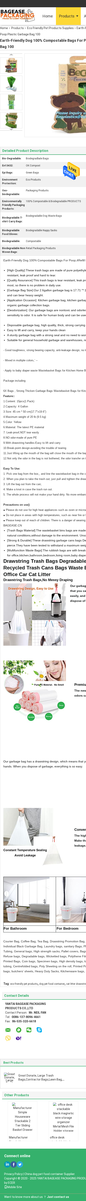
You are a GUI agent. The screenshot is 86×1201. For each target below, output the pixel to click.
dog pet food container (52, 983)
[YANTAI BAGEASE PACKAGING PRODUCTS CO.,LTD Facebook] (13, 1164)
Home (48, 16)
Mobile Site (14, 1187)
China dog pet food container (43, 1174)
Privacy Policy (13, 1174)
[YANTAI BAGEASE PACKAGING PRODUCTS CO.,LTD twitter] (20, 1164)
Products (67, 16)
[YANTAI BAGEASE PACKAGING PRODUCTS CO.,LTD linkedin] (7, 1164)
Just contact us (58, 1197)
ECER (11, 1182)
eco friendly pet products (24, 983)
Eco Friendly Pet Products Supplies (50, 28)
